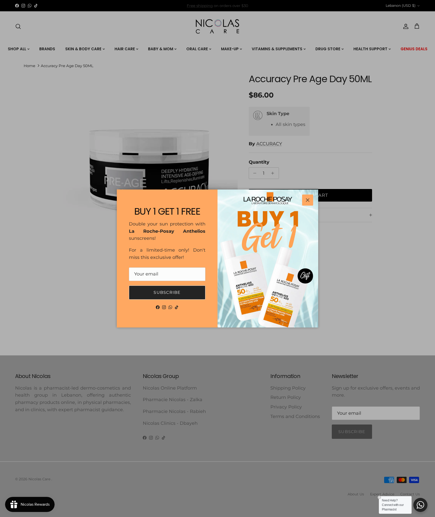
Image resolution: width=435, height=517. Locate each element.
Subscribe (167, 292)
